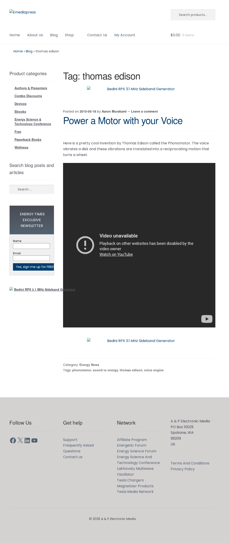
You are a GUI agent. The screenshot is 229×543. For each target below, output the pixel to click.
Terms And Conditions (190, 463)
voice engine (154, 370)
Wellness (21, 147)
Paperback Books (28, 139)
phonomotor (81, 370)
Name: (17, 241)
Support (70, 439)
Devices (21, 103)
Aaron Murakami (114, 111)
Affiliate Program (132, 439)
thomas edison (131, 370)
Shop (69, 35)
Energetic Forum (131, 445)
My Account (124, 35)
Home (14, 35)
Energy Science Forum (136, 451)
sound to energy (105, 370)
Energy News (89, 364)
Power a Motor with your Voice (122, 120)
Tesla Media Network (135, 491)
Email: (17, 253)
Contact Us (97, 35)
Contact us (73, 457)
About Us (35, 35)
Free (18, 131)
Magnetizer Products (135, 486)
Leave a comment (144, 111)
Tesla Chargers (130, 480)
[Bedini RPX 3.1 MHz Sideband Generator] (139, 93)
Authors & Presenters (31, 88)
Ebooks (20, 111)
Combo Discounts (28, 96)
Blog (54, 35)
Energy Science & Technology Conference (33, 121)
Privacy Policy (183, 469)
